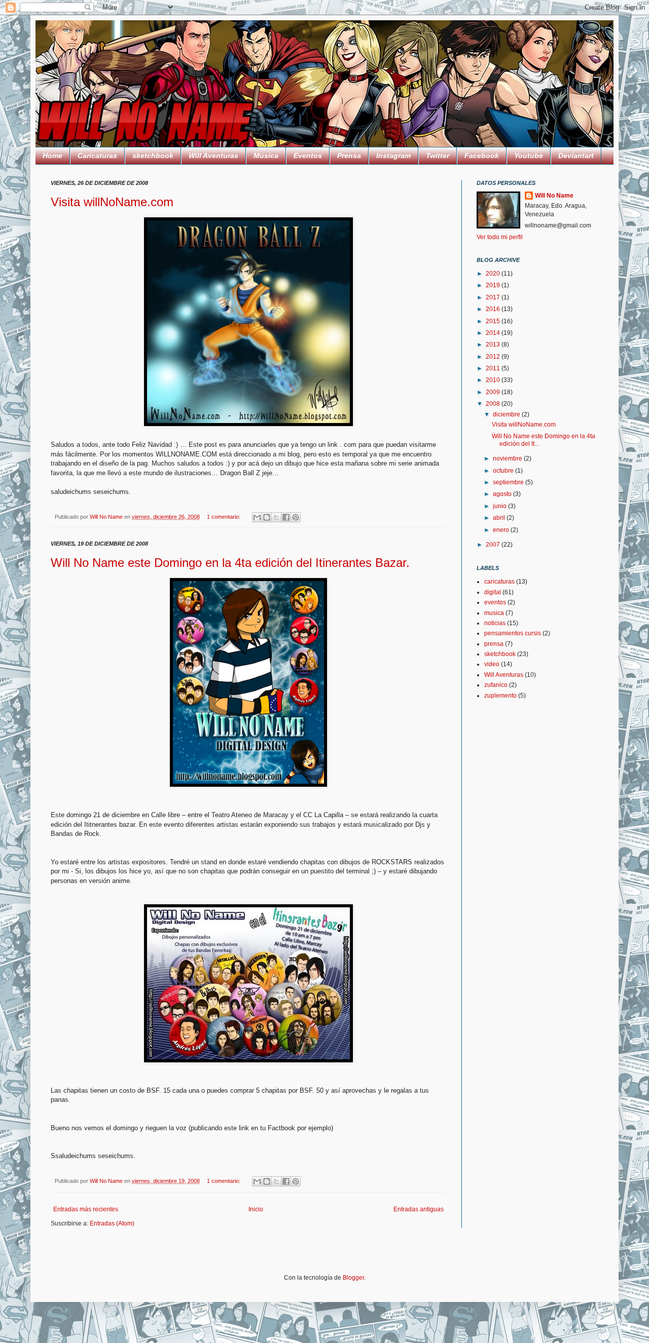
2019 (493, 285)
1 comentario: (224, 517)
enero (502, 529)
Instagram (393, 155)
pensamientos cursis (512, 633)
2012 (493, 356)
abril (500, 517)
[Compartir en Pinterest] (296, 517)
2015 (493, 321)
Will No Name (554, 195)
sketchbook (152, 155)
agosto (503, 493)
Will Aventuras (213, 155)
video (491, 664)
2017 (493, 297)
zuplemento (500, 695)
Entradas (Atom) (112, 1223)
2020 (493, 273)
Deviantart (576, 155)
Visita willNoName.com (112, 202)
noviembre (508, 458)
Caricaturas (97, 155)
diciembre (507, 414)
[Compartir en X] (276, 517)
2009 (493, 392)
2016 (493, 309)
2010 (493, 379)
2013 (493, 344)
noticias (495, 623)
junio (500, 506)
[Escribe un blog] (267, 517)
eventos (495, 602)
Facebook (481, 155)
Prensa (349, 155)
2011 (493, 368)
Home (52, 155)
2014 (493, 332)
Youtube (528, 155)
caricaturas (499, 581)
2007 (493, 544)
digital (492, 592)
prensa (493, 643)
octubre (504, 470)
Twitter (437, 155)
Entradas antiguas (418, 1209)
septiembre (509, 482)
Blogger (353, 1277)
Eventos (308, 155)
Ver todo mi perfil (500, 237)
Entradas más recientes (85, 1209)
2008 (493, 403)
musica (494, 613)
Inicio (255, 1209)
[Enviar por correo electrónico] (257, 517)
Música (266, 155)
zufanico (496, 684)
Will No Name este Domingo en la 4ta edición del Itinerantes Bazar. (230, 562)
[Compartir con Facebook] (286, 517)
